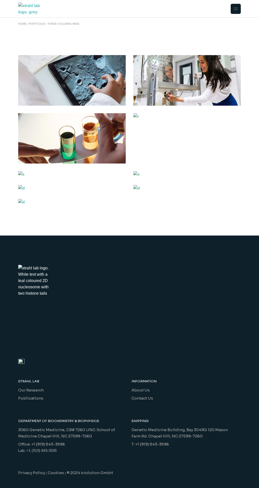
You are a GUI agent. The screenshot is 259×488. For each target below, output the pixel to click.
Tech (161, 109)
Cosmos (41, 167)
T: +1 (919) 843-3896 (150, 444)
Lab (151, 109)
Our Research (31, 390)
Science (156, 181)
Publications (30, 398)
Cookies (56, 472)
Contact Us (142, 398)
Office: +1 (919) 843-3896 (41, 444)
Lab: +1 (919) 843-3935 (37, 450)
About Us (141, 390)
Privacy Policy (31, 472)
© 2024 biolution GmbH (90, 472)
